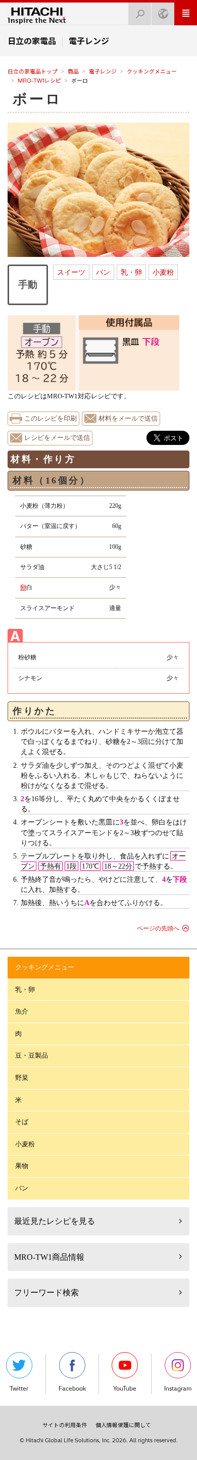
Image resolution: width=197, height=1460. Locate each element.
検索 (140, 14)
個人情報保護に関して (123, 1425)
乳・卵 (131, 272)
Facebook (72, 1388)
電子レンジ (103, 71)
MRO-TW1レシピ (39, 80)
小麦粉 (163, 272)
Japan (163, 14)
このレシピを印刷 (50, 418)
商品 (73, 71)
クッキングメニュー (152, 71)
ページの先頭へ (158, 928)
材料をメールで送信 (128, 418)
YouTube (124, 1388)
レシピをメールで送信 (57, 437)
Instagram (177, 1388)
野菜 (21, 1077)
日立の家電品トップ (33, 71)
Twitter (19, 1388)
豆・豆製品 (31, 1055)
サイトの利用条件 (64, 1425)
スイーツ (71, 272)
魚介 (21, 1011)
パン (103, 272)
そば (21, 1122)
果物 (21, 1166)
